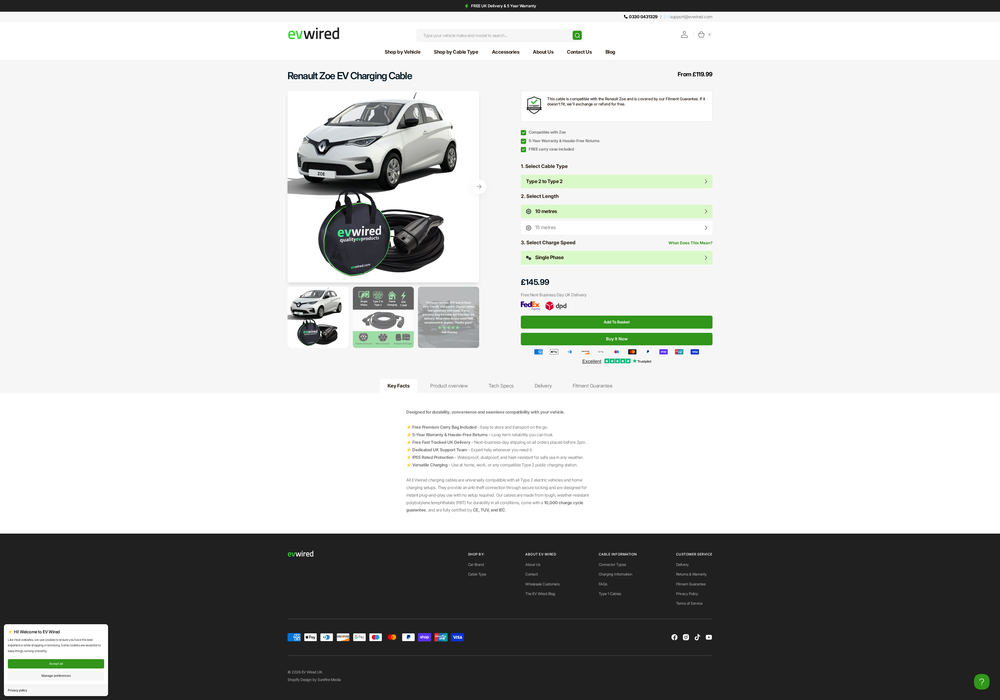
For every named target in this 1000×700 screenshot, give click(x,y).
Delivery (682, 564)
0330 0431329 (643, 16)
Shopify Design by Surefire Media (314, 679)
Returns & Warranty (691, 574)
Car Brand (476, 564)
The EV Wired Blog (540, 593)
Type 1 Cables (610, 593)
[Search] (577, 35)
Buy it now (617, 338)
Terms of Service (689, 603)
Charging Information (615, 574)
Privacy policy (17, 690)
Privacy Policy (687, 593)
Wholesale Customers (542, 584)
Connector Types (612, 564)
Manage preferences (56, 676)
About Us (532, 564)
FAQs (603, 584)
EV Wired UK (312, 672)
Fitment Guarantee (691, 584)
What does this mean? (690, 242)
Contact (531, 574)
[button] (684, 34)
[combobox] (500, 35)
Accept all (56, 664)
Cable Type (477, 574)
